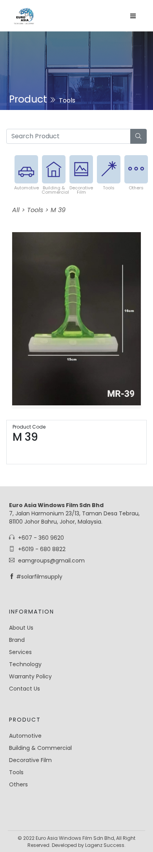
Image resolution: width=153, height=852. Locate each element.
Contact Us (24, 689)
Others (136, 188)
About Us (21, 628)
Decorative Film (81, 190)
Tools (109, 188)
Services (20, 652)
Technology (25, 664)
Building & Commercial (55, 190)
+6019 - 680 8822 (41, 549)
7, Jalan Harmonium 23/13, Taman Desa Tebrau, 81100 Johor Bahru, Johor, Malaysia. (74, 513)
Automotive (26, 188)
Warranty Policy (30, 676)
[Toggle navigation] (133, 15)
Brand (17, 640)
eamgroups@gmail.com (50, 560)
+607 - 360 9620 (40, 538)
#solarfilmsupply (39, 577)
